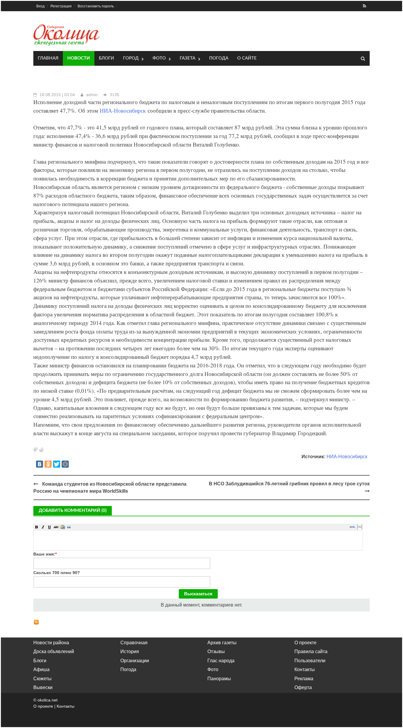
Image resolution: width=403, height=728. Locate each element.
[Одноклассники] (48, 464)
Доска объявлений (53, 651)
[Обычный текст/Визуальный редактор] (352, 527)
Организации (134, 660)
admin (92, 94)
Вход (40, 6)
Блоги (106, 58)
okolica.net (47, 700)
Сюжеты (42, 678)
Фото (159, 58)
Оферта (303, 687)
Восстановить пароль (96, 6)
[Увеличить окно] (359, 525)
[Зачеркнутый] (56, 527)
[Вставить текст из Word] (62, 527)
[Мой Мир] (65, 464)
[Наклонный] (43, 527)
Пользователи (309, 660)
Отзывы (216, 651)
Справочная (134, 642)
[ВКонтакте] (39, 464)
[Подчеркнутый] (49, 527)
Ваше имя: (45, 554)
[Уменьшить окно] (359, 528)
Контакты (304, 669)
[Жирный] (36, 527)
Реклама (303, 678)
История (129, 651)
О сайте (247, 58)
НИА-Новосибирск (123, 110)
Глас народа (221, 660)
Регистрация (61, 6)
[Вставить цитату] (69, 527)
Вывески (43, 687)
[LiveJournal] (73, 464)
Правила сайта (310, 651)
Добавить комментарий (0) (73, 510)
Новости (78, 58)
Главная (48, 58)
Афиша (41, 669)
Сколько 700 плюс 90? (56, 572)
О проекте (305, 642)
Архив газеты (222, 642)
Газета (187, 58)
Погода (218, 58)
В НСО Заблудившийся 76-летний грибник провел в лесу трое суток (289, 483)
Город (131, 58)
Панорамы (219, 678)
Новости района (51, 642)
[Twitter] (56, 464)
